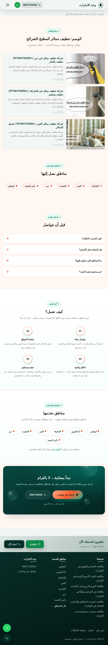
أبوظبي (93, 431)
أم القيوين (76, 431)
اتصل (91, 630)
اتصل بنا (56, 449)
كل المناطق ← (58, 605)
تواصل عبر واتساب (27, 571)
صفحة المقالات (78, 630)
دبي (11, 431)
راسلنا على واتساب (66, 494)
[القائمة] (7, 5)
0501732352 (29, 566)
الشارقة (58, 431)
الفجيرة (26, 431)
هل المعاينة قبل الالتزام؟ (90, 249)
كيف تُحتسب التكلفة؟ (92, 238)
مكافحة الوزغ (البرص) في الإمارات (87, 586)
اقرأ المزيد (58, 79)
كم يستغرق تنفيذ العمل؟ (90, 271)
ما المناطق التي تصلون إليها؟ (88, 260)
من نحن (100, 630)
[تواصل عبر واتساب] (17, 5)
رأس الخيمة (53, 440)
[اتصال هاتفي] (7, 638)
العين (41, 431)
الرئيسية (100, 14)
